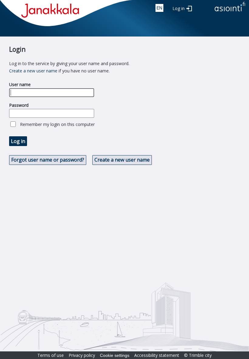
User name (20, 84)
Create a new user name (33, 71)
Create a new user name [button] (122, 159)
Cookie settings (114, 355)
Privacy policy (82, 355)
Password (19, 105)
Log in (178, 8)
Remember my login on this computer (57, 124)
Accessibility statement (156, 355)
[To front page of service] (230, 12)
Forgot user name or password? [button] (47, 159)
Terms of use (50, 355)
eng (159, 8)
